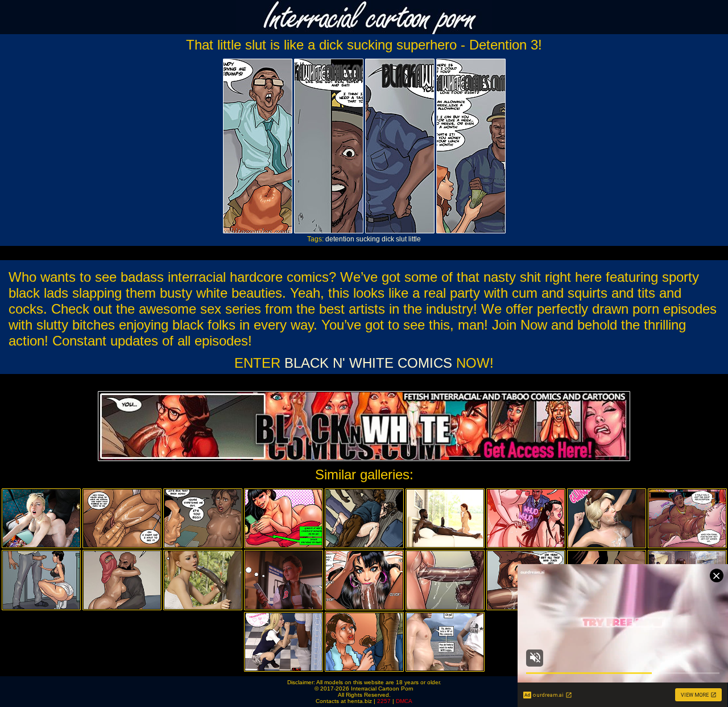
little (414, 239)
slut (401, 239)
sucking (368, 239)
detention (339, 239)
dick (388, 239)
